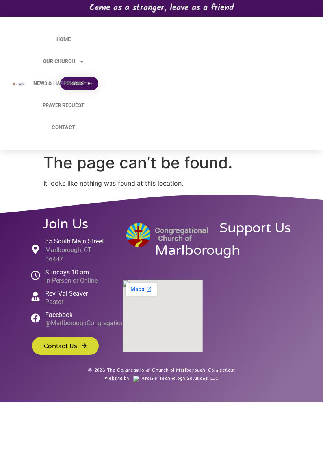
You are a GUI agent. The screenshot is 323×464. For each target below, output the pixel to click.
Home (63, 39)
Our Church (59, 61)
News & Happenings (59, 83)
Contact (63, 127)
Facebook (58, 315)
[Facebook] (35, 318)
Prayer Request (63, 105)
